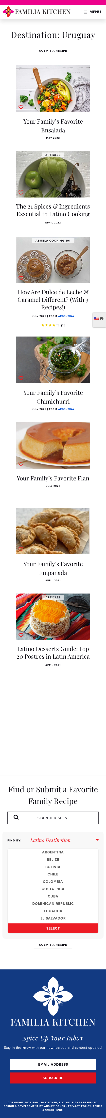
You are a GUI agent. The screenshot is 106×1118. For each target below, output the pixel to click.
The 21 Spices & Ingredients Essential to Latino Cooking (53, 210)
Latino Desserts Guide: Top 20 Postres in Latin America (53, 652)
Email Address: (53, 1064)
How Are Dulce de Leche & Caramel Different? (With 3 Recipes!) (53, 299)
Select (53, 928)
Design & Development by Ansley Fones (35, 1106)
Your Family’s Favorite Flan (53, 478)
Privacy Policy (79, 1106)
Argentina (66, 316)
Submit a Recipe (53, 50)
